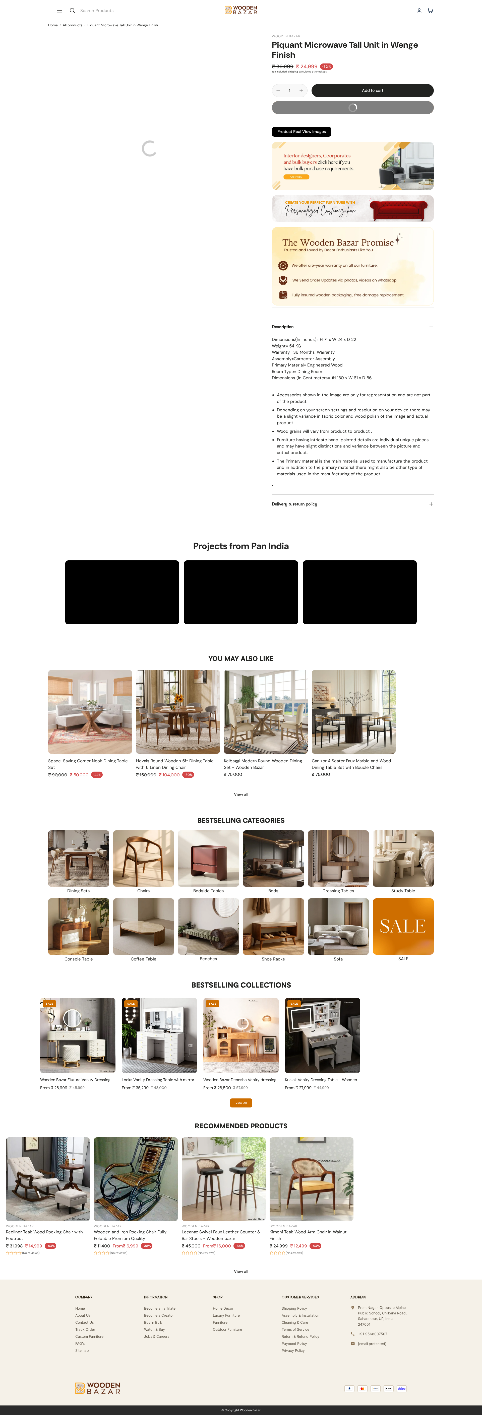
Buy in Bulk (153, 1322)
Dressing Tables (338, 890)
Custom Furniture (89, 1336)
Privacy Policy (293, 1350)
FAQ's (80, 1343)
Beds (273, 890)
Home (53, 25)
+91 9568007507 (372, 1334)
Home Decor (223, 1308)
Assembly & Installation (300, 1315)
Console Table (79, 959)
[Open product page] (90, 712)
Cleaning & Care (295, 1322)
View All (241, 1103)
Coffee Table (143, 959)
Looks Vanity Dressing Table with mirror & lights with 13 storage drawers (188, 1079)
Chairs (143, 890)
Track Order (85, 1329)
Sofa (338, 959)
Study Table (403, 890)
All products (72, 25)
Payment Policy (294, 1343)
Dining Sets (78, 890)
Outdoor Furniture (227, 1329)
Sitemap (82, 1350)
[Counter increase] (301, 90)
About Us (82, 1315)
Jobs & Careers (156, 1336)
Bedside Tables (208, 890)
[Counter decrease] (278, 90)
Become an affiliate (159, 1308)
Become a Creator (159, 1315)
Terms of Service (295, 1329)
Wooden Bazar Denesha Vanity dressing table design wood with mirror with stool (277, 1079)
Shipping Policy (294, 1308)
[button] (59, 10)
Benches (208, 958)
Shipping (293, 71)
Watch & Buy (154, 1329)
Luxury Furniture (226, 1315)
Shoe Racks (273, 959)
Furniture (220, 1322)
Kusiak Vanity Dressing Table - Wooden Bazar (326, 1079)
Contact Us (84, 1322)
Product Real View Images (301, 131)
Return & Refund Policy (300, 1336)
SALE (403, 958)
